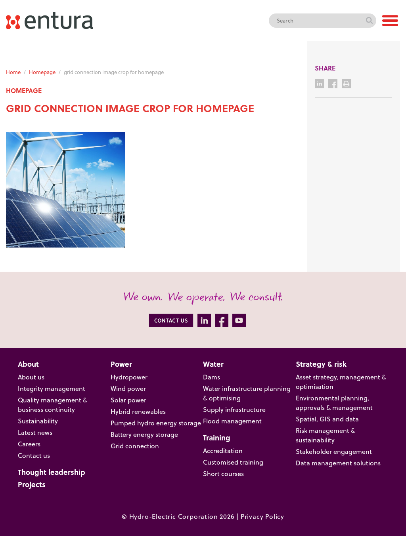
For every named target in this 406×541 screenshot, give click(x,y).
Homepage (42, 72)
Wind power (128, 388)
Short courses (223, 473)
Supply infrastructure (234, 409)
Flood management (232, 421)
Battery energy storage (144, 434)
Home (13, 72)
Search (369, 20)
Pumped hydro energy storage (156, 423)
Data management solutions (338, 463)
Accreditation (223, 450)
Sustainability (38, 421)
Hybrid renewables (138, 411)
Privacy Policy (262, 516)
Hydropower (129, 377)
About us (31, 377)
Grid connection (135, 446)
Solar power (128, 400)
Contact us (34, 455)
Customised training (233, 462)
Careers (29, 444)
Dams (211, 377)
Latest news (35, 432)
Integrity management (51, 388)
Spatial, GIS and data (327, 419)
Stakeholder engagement (334, 451)
